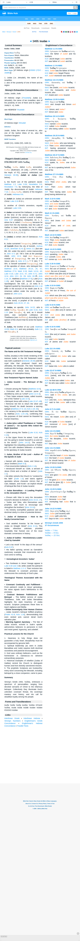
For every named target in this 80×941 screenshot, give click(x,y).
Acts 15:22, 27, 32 (21, 303)
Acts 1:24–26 (22, 414)
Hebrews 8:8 (18, 194)
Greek (14, 32)
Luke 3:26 (14, 201)
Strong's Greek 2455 (54, 523)
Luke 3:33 (22, 184)
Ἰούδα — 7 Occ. (51, 530)
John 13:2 (49, 448)
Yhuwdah (26, 98)
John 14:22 (30, 307)
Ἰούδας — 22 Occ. (52, 535)
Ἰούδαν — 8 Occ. (52, 533)
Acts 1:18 (38, 286)
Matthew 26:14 (51, 116)
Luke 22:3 (25, 399)
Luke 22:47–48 (35, 401)
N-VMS (58, 390)
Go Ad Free (4, 936)
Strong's (9, 32)
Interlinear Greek (11, 718)
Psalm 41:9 (10, 614)
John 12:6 (17, 294)
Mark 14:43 (50, 249)
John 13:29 (50, 489)
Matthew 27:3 (10, 271)
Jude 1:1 (38, 329)
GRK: (47, 51)
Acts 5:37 (8, 220)
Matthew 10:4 (10, 269)
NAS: (47, 54)
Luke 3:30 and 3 (11, 566)
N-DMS (58, 467)
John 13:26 (50, 467)
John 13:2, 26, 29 (18, 276)
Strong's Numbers (12, 721)
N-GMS (56, 213)
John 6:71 (11, 254)
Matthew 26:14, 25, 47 (30, 269)
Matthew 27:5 (26, 279)
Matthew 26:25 (51, 136)
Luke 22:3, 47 (20, 274)
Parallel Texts (22, 726)
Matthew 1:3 (50, 66)
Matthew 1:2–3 (19, 568)
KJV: (47, 59)
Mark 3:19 (22, 271)
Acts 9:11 (32, 526)
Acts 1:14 (32, 466)
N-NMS (59, 66)
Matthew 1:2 (10, 184)
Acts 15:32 (30, 507)
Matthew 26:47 (51, 155)
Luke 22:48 (50, 390)
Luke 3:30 (17, 208)
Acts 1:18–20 (32, 409)
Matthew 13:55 (51, 99)
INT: (46, 61)
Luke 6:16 (8, 274)
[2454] (2, 424)
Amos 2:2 (30, 249)
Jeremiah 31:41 (16, 249)
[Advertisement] (40, 770)
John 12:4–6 (34, 394)
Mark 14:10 (50, 235)
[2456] (77, 424)
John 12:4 (16, 256)
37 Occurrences (52, 525)
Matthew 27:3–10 (19, 409)
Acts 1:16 (20, 614)
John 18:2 (31, 276)
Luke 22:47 (50, 370)
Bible (3, 32)
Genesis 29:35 (11, 175)
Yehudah (22, 123)
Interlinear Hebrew (32, 718)
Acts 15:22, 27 (35, 500)
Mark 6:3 (14, 329)
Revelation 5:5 (35, 184)
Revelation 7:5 (10, 187)
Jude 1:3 (19, 479)
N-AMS (59, 49)
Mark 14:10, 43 (35, 271)
